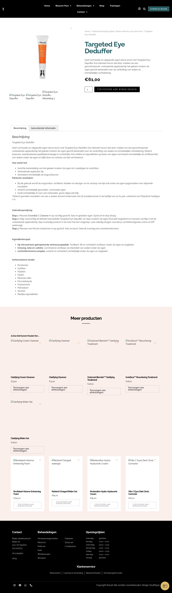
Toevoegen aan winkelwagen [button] (21, 388)
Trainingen (115, 6)
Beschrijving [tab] (20, 128)
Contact (81, 12)
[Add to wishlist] (71, 29)
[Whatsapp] (25, 585)
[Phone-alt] (31, 585)
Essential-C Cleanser (38, 215)
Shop (101, 6)
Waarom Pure (62, 6)
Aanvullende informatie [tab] (43, 128)
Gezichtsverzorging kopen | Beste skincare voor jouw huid (117, 31)
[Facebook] (20, 585)
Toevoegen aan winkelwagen (117, 89)
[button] (144, 9)
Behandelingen (84, 6)
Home (47, 6)
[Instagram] (14, 585)
